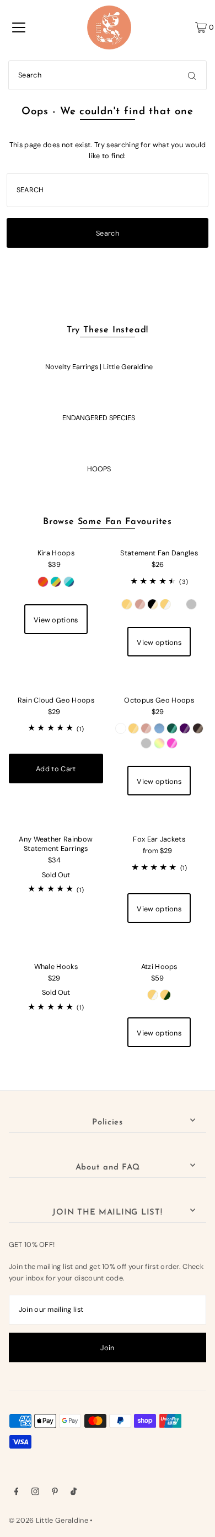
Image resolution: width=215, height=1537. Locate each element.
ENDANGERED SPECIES (98, 417)
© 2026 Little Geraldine (48, 1520)
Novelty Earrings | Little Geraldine (99, 366)
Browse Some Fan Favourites (107, 521)
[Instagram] (35, 1493)
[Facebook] (16, 1493)
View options (56, 620)
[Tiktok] (74, 1493)
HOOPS (99, 469)
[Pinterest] (55, 1493)
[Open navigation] (19, 27)
